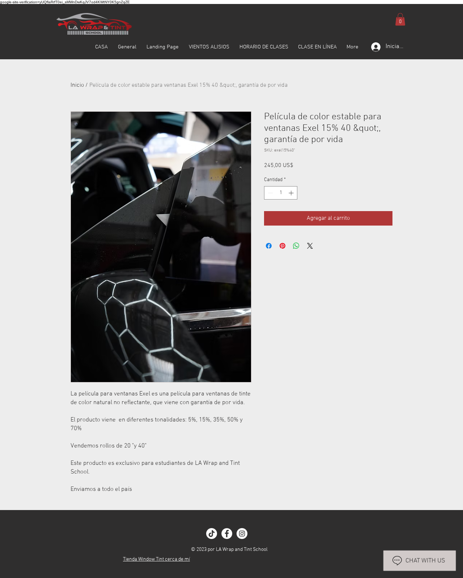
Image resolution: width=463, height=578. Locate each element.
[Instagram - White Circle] (242, 533)
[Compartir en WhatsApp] (296, 245)
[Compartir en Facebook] (268, 245)
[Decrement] (269, 193)
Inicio (77, 85)
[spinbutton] (280, 193)
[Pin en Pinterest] (282, 245)
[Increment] (291, 193)
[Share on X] (310, 245)
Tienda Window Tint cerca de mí (156, 559)
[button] (400, 19)
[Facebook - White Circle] (226, 533)
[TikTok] (211, 533)
